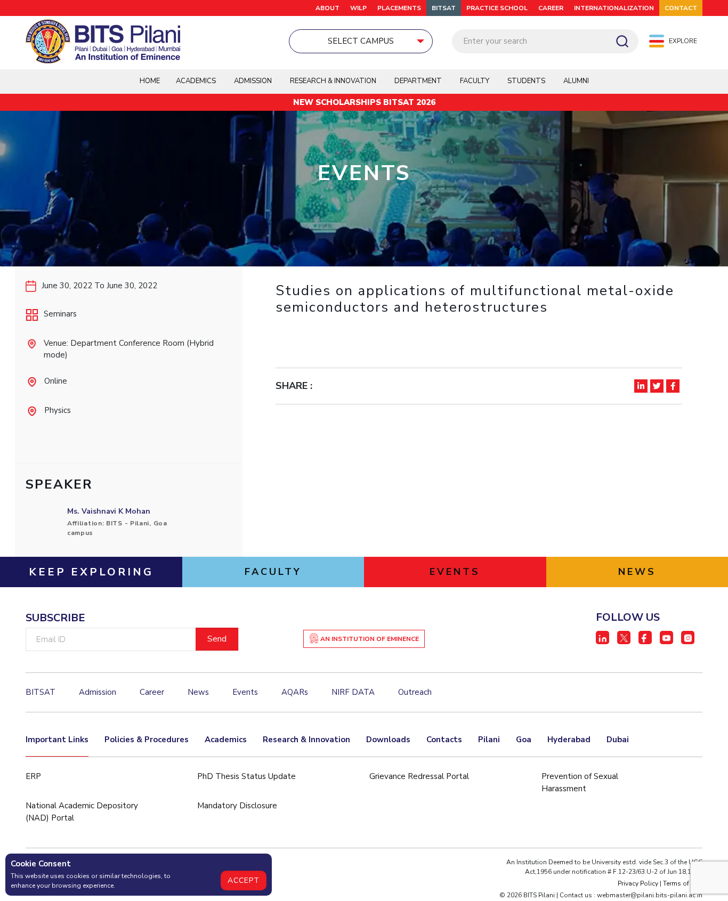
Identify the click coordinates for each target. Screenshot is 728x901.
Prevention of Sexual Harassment (579, 782)
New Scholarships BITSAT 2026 (364, 102)
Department (418, 81)
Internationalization (614, 8)
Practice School (497, 8)
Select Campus (361, 41)
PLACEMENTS (399, 8)
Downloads (388, 739)
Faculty (474, 81)
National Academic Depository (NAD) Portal (82, 811)
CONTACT (681, 8)
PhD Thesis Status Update (246, 776)
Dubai (617, 739)
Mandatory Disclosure (237, 805)
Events (245, 692)
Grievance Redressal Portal (419, 776)
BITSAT (444, 8)
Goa (523, 739)
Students (526, 81)
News (198, 692)
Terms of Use (682, 883)
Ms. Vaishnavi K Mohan (108, 511)
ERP (33, 776)
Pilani (489, 739)
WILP (358, 8)
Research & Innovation (306, 739)
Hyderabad (569, 739)
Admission (253, 81)
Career (550, 8)
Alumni (576, 81)
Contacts (444, 739)
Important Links (57, 739)
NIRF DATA (353, 692)
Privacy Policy (638, 883)
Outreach (415, 692)
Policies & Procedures (146, 739)
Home (150, 81)
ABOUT (327, 8)
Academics (226, 739)
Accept (244, 880)
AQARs (294, 692)
